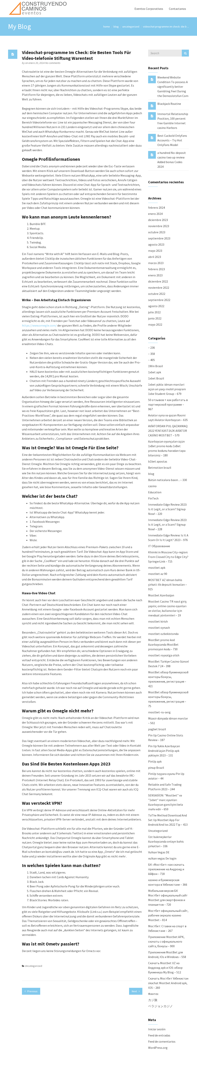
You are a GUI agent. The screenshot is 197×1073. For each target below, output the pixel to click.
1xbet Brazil (156, 378)
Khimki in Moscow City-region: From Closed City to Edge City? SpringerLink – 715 (168, 556)
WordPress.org (158, 1048)
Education (154, 492)
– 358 (151, 354)
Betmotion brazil (159, 467)
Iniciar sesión (156, 1029)
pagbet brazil (157, 729)
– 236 (151, 347)
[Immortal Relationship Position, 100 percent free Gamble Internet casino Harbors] (152, 116)
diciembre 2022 (158, 281)
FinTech (153, 498)
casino (152, 486)
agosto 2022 (156, 306)
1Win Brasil (155, 366)
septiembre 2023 (159, 238)
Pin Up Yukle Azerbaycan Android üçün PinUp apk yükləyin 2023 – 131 (164, 750)
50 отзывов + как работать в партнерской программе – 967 (168, 404)
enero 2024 (155, 214)
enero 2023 (155, 275)
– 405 (151, 360)
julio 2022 (154, 312)
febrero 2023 (156, 269)
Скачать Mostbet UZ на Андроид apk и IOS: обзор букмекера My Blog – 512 (165, 967)
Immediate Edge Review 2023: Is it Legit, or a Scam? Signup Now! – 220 (167, 509)
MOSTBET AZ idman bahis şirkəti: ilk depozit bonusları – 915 (167, 584)
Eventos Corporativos (148, 9)
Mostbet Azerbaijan (161, 595)
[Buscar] (185, 53)
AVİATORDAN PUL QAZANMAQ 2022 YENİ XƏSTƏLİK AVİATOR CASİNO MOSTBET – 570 (168, 430)
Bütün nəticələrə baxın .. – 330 (167, 480)
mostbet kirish (158, 621)
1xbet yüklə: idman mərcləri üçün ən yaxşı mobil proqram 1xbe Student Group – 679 (167, 389)
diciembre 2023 (158, 220)
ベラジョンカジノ (160, 1006)
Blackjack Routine (169, 104)
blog (116, 26)
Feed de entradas (159, 1035)
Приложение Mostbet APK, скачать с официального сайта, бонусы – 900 (166, 941)
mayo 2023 (155, 251)
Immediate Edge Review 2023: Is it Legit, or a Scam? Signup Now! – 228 (167, 524)
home (106, 26)
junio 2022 (154, 318)
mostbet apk (156, 567)
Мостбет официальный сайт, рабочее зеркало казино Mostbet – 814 (168, 915)
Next (135, 991)
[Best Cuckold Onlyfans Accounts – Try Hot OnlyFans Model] (152, 137)
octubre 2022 (156, 294)
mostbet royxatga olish (163, 655)
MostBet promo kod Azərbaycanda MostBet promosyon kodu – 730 (163, 644)
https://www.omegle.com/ (39, 325)
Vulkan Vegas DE (158, 852)
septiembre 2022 (159, 300)
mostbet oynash (159, 627)
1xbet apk (154, 372)
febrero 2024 (156, 207)
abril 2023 (154, 257)
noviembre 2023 (158, 226)
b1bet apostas (157, 461)
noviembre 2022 (158, 287)
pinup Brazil (156, 768)
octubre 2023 (156, 232)
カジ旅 (152, 1000)
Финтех (153, 994)
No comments (52, 63)
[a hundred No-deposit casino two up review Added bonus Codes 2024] (152, 155)
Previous (32, 991)
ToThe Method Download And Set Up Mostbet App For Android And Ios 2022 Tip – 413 (168, 819)
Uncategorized (130, 26)
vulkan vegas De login (162, 858)
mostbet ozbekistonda (163, 634)
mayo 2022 (155, 324)
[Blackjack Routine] (152, 106)
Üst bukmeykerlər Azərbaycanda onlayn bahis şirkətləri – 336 (166, 841)
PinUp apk (155, 761)
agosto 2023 (156, 244)
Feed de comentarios (161, 1041)
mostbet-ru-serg (159, 712)
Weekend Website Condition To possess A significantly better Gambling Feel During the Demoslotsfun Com (172, 86)
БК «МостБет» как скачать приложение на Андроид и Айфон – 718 (166, 869)
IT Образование (159, 546)
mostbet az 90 (157, 574)
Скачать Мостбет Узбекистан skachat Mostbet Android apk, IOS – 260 (168, 983)
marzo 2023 (156, 263)
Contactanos (177, 9)
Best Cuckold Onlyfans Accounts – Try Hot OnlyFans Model (172, 140)
